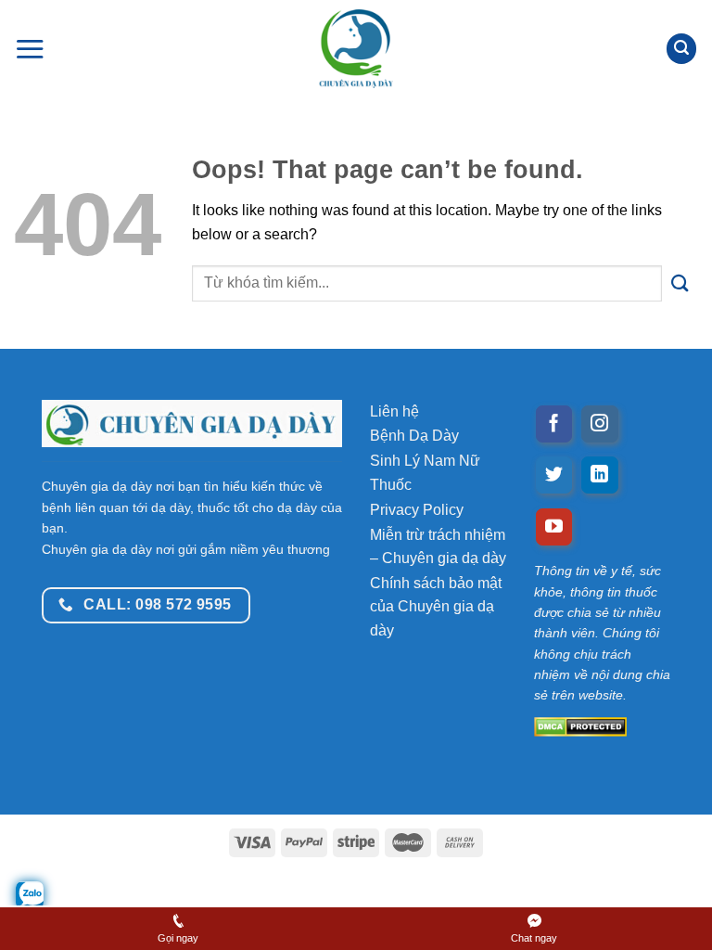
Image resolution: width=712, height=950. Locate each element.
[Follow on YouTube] (554, 527)
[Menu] (29, 48)
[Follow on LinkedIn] (599, 475)
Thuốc (391, 485)
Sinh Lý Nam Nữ (425, 461)
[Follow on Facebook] (554, 424)
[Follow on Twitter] (554, 475)
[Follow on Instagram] (599, 424)
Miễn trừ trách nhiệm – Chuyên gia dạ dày (438, 547)
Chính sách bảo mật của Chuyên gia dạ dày (436, 606)
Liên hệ (394, 411)
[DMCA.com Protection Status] (602, 726)
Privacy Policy (417, 510)
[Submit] (680, 283)
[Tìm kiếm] (681, 48)
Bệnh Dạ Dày (414, 435)
